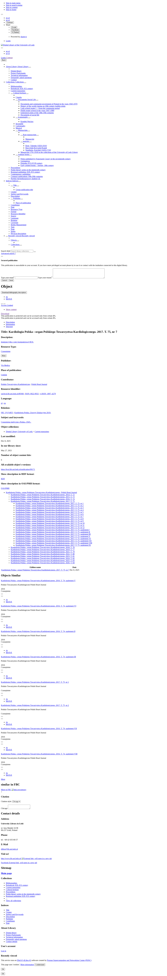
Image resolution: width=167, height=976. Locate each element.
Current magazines (18, 91)
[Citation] (4, 303)
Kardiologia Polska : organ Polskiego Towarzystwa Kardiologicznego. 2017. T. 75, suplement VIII (54, 543)
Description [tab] (10, 322)
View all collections (13, 901)
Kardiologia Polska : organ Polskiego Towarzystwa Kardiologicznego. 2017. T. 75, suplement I (52, 530)
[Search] (35, 251)
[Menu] (2, 14)
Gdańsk (4, 375)
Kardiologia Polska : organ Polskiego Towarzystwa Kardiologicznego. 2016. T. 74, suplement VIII (39, 754)
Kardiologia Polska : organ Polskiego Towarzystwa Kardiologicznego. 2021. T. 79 (43, 552)
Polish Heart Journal (39, 384)
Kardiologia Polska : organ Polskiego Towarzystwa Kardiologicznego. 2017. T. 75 (43, 501)
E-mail (14, 27)
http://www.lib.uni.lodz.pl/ (11, 858)
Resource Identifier (18, 214)
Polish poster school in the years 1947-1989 (37, 110)
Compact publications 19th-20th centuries (27, 176)
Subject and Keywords (19, 194)
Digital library (16, 71)
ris (7, 297)
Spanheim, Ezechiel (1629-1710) (38, 150)
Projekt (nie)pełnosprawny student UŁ (25, 179)
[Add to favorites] (2, 303)
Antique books (24, 154)
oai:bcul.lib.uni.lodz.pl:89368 (12, 394)
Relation (14, 220)
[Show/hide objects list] (30, 67)
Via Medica (5, 365)
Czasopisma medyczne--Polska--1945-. (16, 422)
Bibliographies (16, 86)
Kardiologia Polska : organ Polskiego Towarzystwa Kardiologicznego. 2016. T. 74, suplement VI (38, 606)
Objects (14, 240)
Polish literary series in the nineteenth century (28, 170)
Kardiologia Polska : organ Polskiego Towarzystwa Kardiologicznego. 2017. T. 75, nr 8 (50, 519)
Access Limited (7, 305)
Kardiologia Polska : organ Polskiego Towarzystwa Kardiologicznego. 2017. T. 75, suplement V (53, 536)
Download (5, 314)
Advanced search (8, 253)
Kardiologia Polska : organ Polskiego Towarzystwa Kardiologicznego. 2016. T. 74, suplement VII (39, 728)
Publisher (17, 198)
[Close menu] (2, 47)
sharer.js (24, 37)
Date (12, 207)
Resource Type (16, 209)
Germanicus (25, 161)
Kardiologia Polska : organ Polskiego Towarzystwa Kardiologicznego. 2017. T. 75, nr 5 (50, 512)
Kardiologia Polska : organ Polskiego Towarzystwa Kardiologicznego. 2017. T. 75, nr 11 (50, 525)
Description (15, 196)
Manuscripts (23, 130)
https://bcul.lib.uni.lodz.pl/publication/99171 (18, 469)
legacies (26, 141)
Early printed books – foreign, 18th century (37, 165)
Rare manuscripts (29, 135)
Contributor (15, 205)
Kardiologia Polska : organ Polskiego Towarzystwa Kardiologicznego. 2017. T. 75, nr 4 (50, 510)
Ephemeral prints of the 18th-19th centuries (37, 113)
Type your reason (45, 278)
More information (27, 965)
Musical (19, 128)
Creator (14, 192)
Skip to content (11, 7)
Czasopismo (5, 351)
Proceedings (15, 168)
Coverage (14, 223)
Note (13, 229)
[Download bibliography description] (2, 596)
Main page (6, 873)
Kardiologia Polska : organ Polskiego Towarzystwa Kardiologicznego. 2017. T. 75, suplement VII (53, 541)
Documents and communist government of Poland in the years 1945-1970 (49, 104)
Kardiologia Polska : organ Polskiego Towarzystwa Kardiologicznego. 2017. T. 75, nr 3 (50, 508)
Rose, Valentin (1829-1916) (36, 146)
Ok (3, 969)
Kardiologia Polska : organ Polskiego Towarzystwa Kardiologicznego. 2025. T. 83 (43, 561)
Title (15, 185)
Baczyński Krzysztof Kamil (36, 148)
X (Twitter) (15, 32)
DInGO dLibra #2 (24, 960)
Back (4, 60)
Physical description (18, 234)
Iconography (23, 117)
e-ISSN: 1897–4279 (48, 394)
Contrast (10, 22)
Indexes (9, 181)
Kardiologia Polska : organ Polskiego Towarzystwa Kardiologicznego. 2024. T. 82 (43, 558)
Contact (14, 80)
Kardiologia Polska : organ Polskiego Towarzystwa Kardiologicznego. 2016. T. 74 (43, 499)
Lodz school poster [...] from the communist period (40, 108)
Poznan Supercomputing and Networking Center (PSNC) (69, 960)
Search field (5, 251)
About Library (11, 67)
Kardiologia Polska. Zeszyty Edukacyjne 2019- (32, 413)
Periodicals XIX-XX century (22, 89)
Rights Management (18, 225)
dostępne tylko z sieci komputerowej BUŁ (17, 342)
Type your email (7, 278)
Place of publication (23, 203)
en (7, 18)
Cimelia (19, 97)
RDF (3, 479)
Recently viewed (15, 236)
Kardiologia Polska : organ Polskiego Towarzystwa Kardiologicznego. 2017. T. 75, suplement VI (53, 539)
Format (13, 212)
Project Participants (18, 73)
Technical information (19, 75)
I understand (39, 965)
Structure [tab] (9, 327)
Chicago (4, 808)
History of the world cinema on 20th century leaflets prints (43, 106)
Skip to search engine (14, 5)
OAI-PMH (5, 488)
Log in (3, 951)
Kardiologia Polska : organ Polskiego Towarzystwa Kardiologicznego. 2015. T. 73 (43, 497)
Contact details (11, 941)
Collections (10, 82)
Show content (11, 309)
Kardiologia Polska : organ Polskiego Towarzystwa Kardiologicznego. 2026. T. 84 (43, 563)
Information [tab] (10, 324)
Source (13, 216)
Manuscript (29, 139)
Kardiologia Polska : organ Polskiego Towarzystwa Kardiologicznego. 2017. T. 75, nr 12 (50, 528)
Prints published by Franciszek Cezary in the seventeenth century (46, 159)
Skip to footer (11, 10)
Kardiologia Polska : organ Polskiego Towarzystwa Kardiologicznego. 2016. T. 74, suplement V (38, 581)
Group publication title (24, 190)
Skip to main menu (13, 3)
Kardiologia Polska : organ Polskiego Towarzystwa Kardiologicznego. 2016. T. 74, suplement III (38, 657)
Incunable (19, 124)
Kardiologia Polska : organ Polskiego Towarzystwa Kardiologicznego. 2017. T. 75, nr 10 (50, 523)
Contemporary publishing (20, 174)
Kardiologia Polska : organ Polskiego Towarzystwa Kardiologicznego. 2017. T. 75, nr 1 (50, 503)
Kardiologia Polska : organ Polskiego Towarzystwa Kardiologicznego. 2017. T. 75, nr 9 (50, 521)
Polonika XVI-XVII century (31, 163)
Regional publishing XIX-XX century (25, 172)
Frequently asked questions (21, 78)
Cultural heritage (20, 93)
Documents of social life (30, 115)
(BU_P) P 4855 (7, 413)
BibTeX (9, 299)
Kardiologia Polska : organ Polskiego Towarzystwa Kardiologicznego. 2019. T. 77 (43, 550)
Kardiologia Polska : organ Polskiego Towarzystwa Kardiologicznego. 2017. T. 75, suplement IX (53, 545)
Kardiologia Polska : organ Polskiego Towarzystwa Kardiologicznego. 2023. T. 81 (43, 556)
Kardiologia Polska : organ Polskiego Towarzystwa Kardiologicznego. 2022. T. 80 (43, 554)
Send (11, 280)
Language (14, 218)
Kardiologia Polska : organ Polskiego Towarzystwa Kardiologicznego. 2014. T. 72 (43, 495)
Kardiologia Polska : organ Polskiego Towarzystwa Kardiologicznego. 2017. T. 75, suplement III (53, 534)
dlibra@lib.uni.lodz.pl (9, 849)
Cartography (20, 126)
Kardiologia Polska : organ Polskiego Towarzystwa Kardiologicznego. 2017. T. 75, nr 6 (50, 514)
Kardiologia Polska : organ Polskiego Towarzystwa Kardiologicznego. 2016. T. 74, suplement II (38, 631)
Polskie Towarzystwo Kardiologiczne (15, 384)
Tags (12, 227)
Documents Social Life (27, 100)
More (3, 779)
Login (8, 41)
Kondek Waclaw (27, 121)
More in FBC (6, 790)
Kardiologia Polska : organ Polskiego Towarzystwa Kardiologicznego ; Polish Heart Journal (41, 492)
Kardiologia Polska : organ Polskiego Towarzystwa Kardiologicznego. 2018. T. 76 (43, 547)
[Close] (2, 256)
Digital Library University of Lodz (19, 432)
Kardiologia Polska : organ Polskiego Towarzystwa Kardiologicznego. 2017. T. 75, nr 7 (50, 517)
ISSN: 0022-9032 (32, 394)
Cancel (4, 280)
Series (13, 231)
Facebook (15, 30)
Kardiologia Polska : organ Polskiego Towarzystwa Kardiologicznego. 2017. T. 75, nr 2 (50, 506)
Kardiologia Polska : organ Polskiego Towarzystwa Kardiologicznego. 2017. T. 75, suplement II (53, 532)
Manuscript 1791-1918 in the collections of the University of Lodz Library (49, 152)
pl (9, 18)
